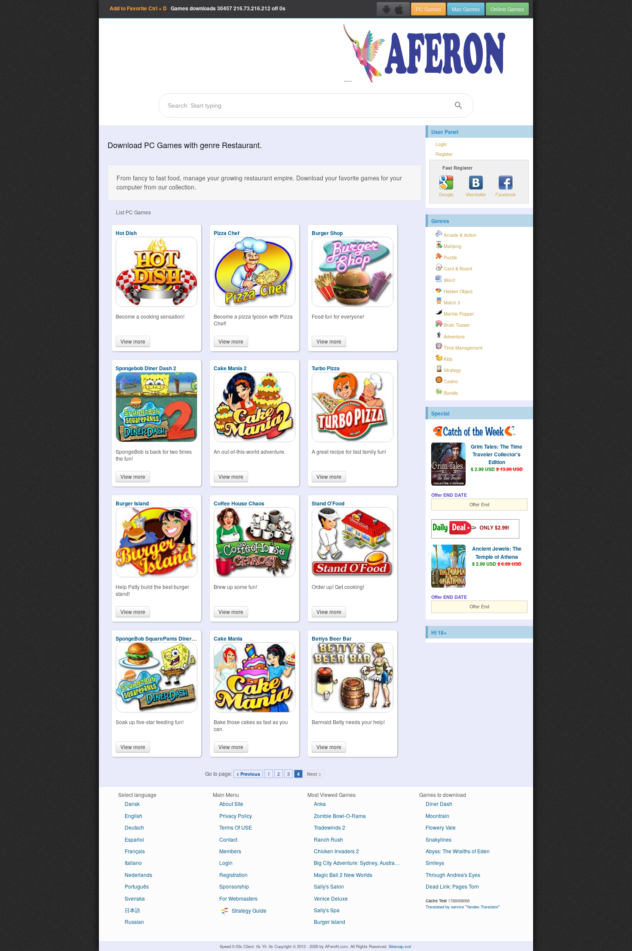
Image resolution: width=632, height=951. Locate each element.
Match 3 (451, 302)
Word (448, 280)
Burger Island (132, 503)
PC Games (428, 8)
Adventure (453, 336)
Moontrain (437, 815)
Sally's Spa (327, 910)
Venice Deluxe (331, 898)
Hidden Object (457, 291)
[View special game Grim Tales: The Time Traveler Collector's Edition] (448, 465)
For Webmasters (238, 898)
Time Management (462, 347)
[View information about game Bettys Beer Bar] (352, 710)
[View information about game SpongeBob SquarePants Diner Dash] (156, 710)
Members (230, 851)
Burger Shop (327, 233)
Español (134, 839)
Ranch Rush (328, 839)
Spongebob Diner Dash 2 (146, 368)
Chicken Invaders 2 (336, 851)
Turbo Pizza (326, 368)
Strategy (451, 370)
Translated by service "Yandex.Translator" (463, 907)
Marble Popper (458, 313)
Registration (233, 874)
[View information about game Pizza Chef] (254, 304)
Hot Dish (126, 233)
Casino (450, 381)
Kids (447, 359)
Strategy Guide (248, 910)
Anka (320, 803)
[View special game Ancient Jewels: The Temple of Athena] (448, 567)
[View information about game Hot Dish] (156, 304)
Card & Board (457, 268)
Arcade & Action (459, 235)
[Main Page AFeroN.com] (426, 54)
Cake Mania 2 (230, 368)
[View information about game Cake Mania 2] (254, 439)
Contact (228, 839)
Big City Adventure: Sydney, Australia (357, 862)
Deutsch (134, 827)
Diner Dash (439, 803)
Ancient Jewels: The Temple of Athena (497, 552)
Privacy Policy (235, 815)
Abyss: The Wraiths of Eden (458, 851)
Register (444, 154)
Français (135, 851)
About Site (231, 803)
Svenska (135, 898)
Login (441, 144)
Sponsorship (234, 886)
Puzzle (449, 257)
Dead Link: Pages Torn (452, 886)
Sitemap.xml (400, 946)
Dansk (132, 803)
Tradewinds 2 (329, 827)
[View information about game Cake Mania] (254, 710)
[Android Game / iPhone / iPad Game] (393, 9)
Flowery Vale (441, 827)
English (133, 815)
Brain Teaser (456, 325)
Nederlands (138, 874)
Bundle (450, 393)
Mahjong (451, 246)
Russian (134, 921)
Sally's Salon (329, 886)
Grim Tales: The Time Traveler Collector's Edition (496, 454)
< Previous (248, 774)
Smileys (435, 862)
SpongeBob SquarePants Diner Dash (161, 638)
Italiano (133, 862)
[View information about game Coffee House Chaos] (254, 575)
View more (132, 341)
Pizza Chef (226, 233)
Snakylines (438, 839)
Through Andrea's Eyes (453, 874)
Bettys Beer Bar (332, 638)
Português (137, 886)
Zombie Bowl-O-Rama (340, 815)
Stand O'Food (328, 503)
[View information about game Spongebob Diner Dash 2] (156, 439)
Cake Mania (228, 638)
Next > (314, 774)
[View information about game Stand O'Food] (352, 575)
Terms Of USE (235, 827)
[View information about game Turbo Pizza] (352, 439)
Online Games (507, 8)
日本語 (132, 910)
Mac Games (466, 8)
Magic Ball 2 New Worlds (343, 874)
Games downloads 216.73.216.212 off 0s (197, 8)
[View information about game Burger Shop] (352, 304)
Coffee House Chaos (239, 503)
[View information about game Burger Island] (156, 575)
